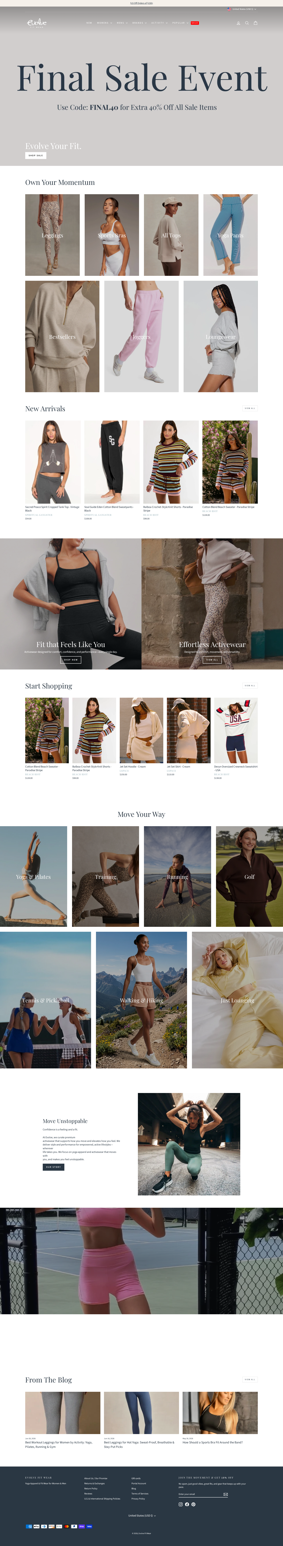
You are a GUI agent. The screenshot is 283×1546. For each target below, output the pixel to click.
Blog (134, 1488)
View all (250, 408)
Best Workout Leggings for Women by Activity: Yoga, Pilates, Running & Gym (58, 1444)
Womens (103, 23)
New (89, 23)
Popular (179, 23)
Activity (158, 23)
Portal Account (139, 1483)
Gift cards (136, 1478)
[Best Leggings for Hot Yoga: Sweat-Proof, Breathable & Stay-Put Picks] (141, 1413)
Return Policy (90, 1488)
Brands (138, 23)
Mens (121, 23)
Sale (195, 23)
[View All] (212, 604)
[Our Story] (189, 1144)
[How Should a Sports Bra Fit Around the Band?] (220, 1413)
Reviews (88, 1493)
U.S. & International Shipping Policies (102, 1498)
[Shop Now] (71, 604)
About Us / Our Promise (95, 1478)
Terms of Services (140, 1493)
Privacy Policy (138, 1498)
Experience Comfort (141, 1270)
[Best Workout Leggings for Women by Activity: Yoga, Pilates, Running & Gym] (62, 1413)
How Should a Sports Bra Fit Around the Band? (213, 1442)
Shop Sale (36, 155)
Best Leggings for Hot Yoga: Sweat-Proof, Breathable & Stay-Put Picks (139, 1444)
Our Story (53, 1167)
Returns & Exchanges (94, 1483)
